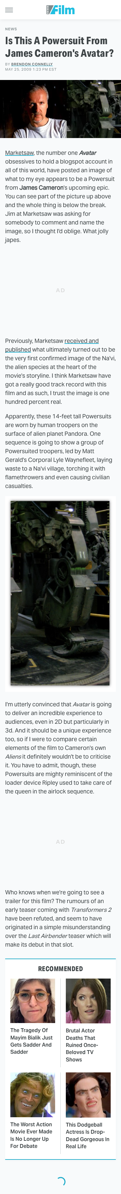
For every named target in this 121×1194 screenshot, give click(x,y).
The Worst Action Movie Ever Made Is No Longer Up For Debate (31, 1135)
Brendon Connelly (32, 64)
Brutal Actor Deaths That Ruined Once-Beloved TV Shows (82, 1045)
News (11, 29)
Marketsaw (19, 152)
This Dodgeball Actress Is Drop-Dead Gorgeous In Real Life (87, 1135)
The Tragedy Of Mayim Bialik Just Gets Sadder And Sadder (31, 1041)
